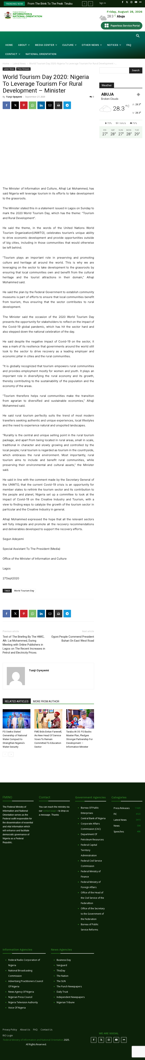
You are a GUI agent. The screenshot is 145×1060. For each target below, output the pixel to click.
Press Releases (23, 69)
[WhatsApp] (32, 105)
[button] (137, 36)
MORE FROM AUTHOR (46, 701)
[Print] (58, 105)
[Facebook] (122, 2)
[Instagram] (131, 2)
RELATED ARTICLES (17, 701)
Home (6, 63)
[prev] (84, 3)
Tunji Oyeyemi (14, 96)
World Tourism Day (24, 590)
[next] (90, 3)
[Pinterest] (24, 105)
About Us (25, 1029)
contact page (49, 811)
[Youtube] (136, 2)
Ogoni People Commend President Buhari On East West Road (72, 638)
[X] (15, 105)
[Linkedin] (41, 105)
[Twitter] (127, 2)
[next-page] (11, 754)
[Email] (50, 105)
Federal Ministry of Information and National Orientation (33, 1039)
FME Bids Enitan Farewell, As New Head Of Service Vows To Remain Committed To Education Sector (48, 739)
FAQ (35, 1029)
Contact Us (46, 1029)
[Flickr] (140, 2)
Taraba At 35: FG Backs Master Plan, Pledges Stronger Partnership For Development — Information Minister (79, 739)
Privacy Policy (10, 1029)
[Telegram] (67, 105)
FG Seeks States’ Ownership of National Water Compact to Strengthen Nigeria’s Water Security (15, 739)
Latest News (19, 63)
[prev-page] (5, 754)
